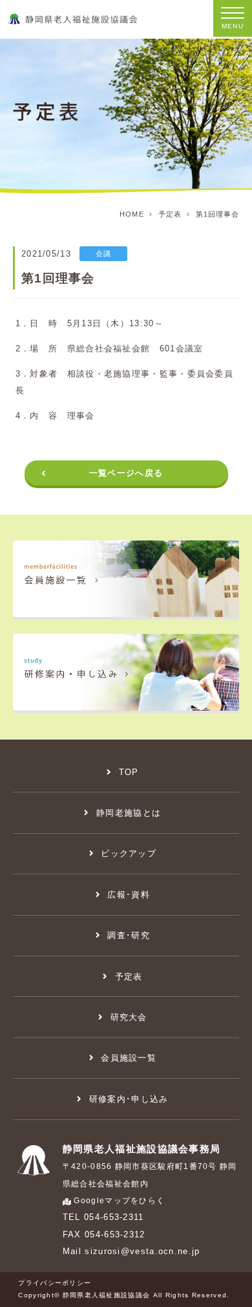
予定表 (170, 214)
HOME (131, 214)
